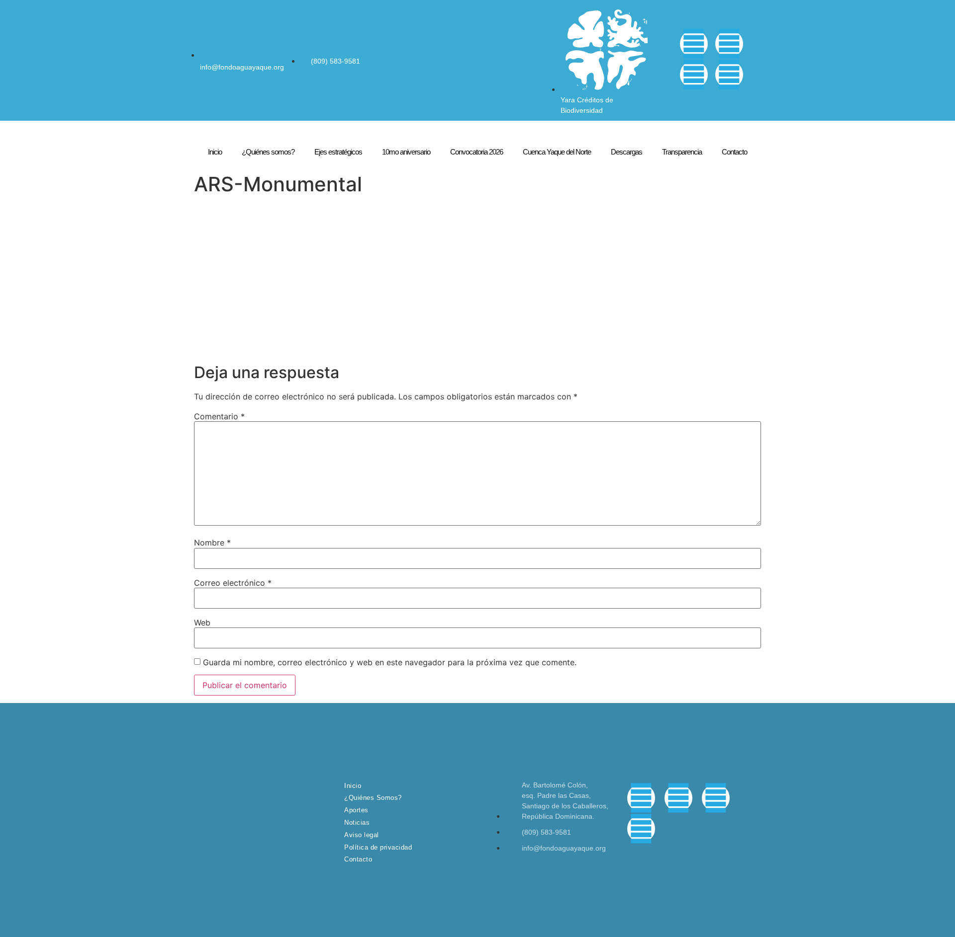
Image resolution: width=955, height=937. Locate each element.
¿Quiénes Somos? (373, 797)
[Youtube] (729, 74)
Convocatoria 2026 (476, 152)
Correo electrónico (233, 583)
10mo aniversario (406, 152)
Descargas (626, 152)
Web (202, 622)
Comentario (219, 416)
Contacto (734, 152)
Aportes (356, 810)
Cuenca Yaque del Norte (557, 152)
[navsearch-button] (665, 59)
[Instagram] (694, 74)
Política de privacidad (378, 847)
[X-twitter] (729, 44)
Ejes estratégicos (338, 152)
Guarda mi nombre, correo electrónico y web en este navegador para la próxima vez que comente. (389, 662)
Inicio (215, 152)
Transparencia (682, 152)
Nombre (212, 543)
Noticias (357, 822)
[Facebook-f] (694, 44)
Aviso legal (361, 835)
